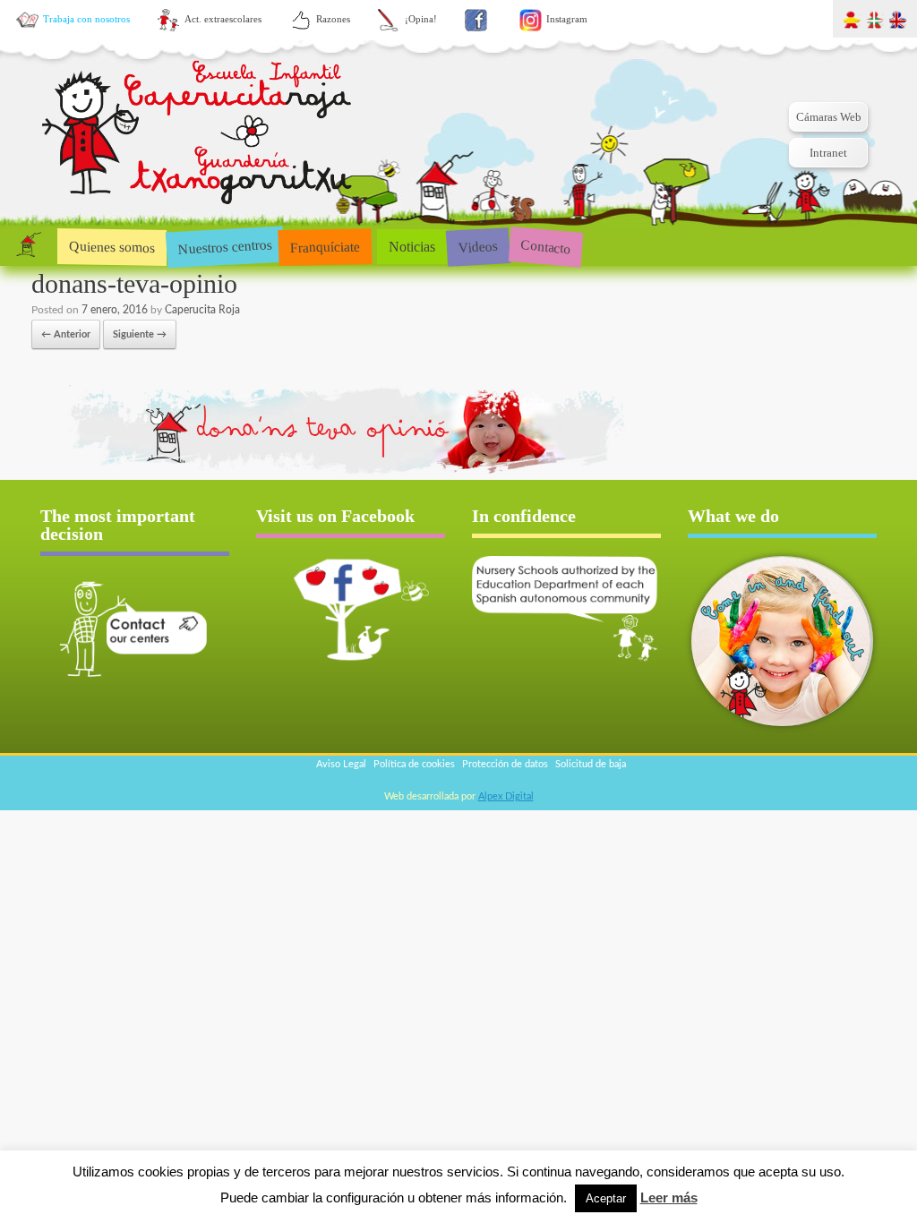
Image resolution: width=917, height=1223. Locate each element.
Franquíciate (325, 246)
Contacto (545, 245)
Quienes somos (112, 246)
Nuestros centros (224, 246)
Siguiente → (140, 334)
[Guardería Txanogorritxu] (198, 134)
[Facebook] (476, 20)
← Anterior (65, 334)
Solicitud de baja (590, 764)
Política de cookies (414, 764)
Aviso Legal (341, 764)
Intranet (828, 152)
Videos (478, 245)
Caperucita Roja (202, 309)
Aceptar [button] (606, 1198)
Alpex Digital (506, 796)
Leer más (669, 1197)
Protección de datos (505, 764)
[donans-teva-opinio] (335, 474)
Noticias (412, 246)
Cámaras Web (828, 117)
